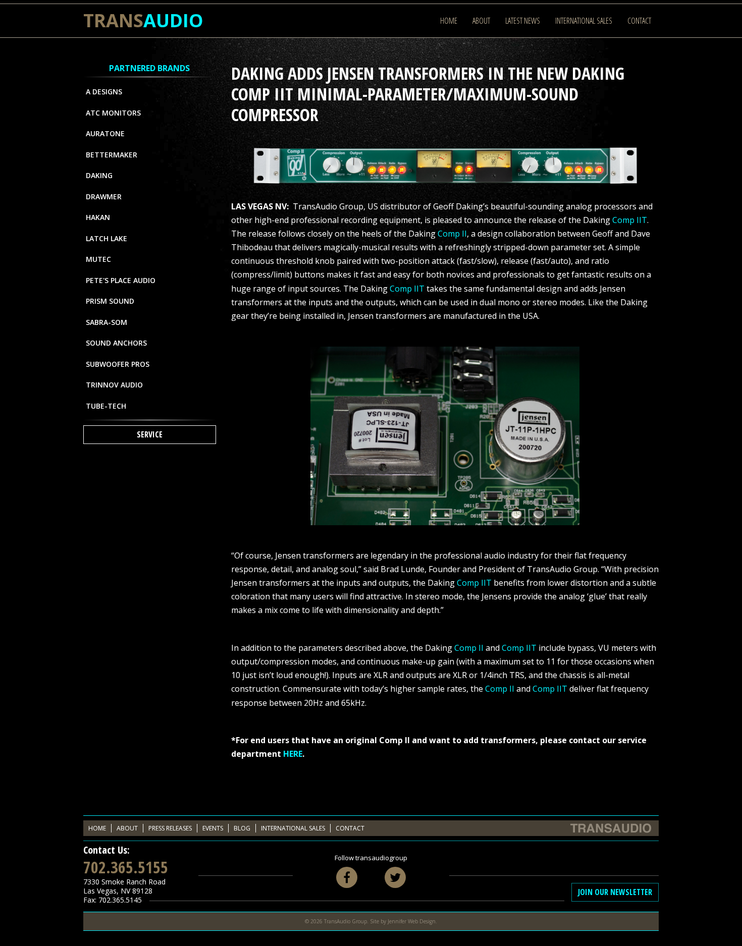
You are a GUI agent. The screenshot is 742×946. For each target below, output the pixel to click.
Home (448, 20)
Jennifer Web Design (412, 921)
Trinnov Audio (114, 384)
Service (150, 434)
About (481, 20)
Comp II (452, 233)
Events (212, 828)
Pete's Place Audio (120, 280)
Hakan (98, 217)
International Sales (583, 20)
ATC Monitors (113, 113)
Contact (639, 20)
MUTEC (98, 259)
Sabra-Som (106, 322)
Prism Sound (110, 301)
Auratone (105, 133)
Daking (99, 175)
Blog (242, 828)
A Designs (104, 91)
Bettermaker (111, 154)
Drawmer (104, 196)
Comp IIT (629, 220)
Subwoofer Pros (117, 364)
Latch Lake (106, 238)
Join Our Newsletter (615, 892)
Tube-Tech (106, 406)
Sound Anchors (116, 343)
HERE (292, 753)
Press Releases (170, 828)
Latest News (522, 20)
